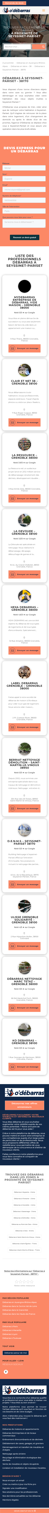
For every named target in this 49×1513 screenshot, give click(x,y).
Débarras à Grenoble (21, 1205)
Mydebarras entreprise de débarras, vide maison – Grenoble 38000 (24, 302)
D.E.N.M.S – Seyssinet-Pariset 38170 (24, 842)
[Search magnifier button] (38, 46)
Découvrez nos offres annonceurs (24, 1105)
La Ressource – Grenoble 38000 (24, 456)
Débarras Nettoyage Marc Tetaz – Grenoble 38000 (24, 981)
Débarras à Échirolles (21, 1218)
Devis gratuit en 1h (23, 1511)
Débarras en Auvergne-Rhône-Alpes (19, 1302)
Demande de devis (14, 3)
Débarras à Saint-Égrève (21, 1244)
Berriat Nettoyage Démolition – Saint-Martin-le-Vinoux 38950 (24, 763)
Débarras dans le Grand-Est (15, 1310)
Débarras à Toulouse (11, 1338)
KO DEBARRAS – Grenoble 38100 (24, 1042)
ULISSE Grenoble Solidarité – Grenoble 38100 (24, 920)
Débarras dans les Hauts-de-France (18, 1314)
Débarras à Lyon (10, 1334)
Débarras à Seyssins (21, 1192)
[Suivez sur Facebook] (6, 1372)
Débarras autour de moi (15, 1353)
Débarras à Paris (10, 1326)
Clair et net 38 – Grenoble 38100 (24, 382)
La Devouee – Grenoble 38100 (24, 532)
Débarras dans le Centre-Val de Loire (19, 1306)
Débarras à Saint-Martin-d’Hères (21, 1250)
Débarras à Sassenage (21, 1211)
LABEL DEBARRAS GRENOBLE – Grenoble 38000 (24, 686)
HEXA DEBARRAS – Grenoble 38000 (24, 608)
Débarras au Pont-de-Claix (21, 1224)
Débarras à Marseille (11, 1330)
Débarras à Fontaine (21, 1199)
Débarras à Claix (21, 1231)
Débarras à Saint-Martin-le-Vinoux (21, 1237)
